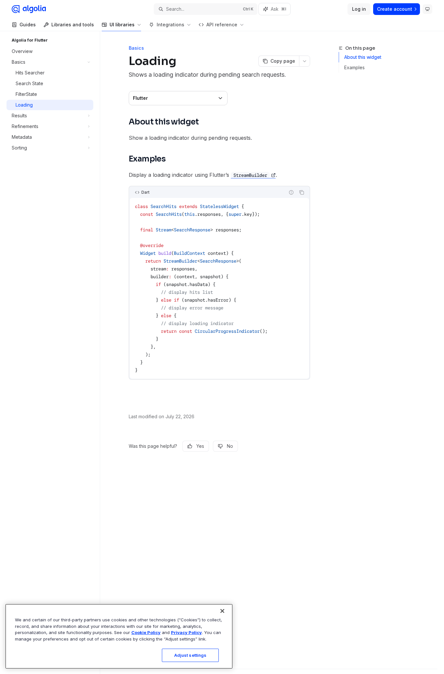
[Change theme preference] (427, 9)
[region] (119, 636)
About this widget (362, 57)
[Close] (222, 611)
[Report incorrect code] (291, 192)
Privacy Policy (186, 632)
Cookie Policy (146, 632)
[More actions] (304, 61)
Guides (28, 24)
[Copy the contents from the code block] (301, 192)
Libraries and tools (72, 24)
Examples (354, 67)
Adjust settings (190, 655)
